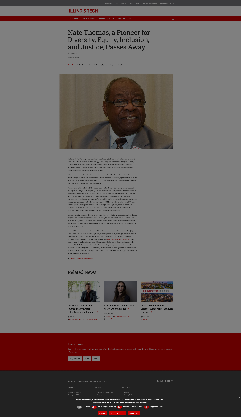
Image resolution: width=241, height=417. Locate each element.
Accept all (133, 413)
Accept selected (118, 413)
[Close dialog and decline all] (239, 397)
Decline (102, 413)
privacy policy (142, 402)
